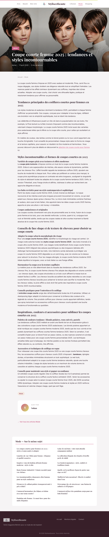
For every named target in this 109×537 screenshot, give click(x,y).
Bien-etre (33, 4)
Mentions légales (70, 519)
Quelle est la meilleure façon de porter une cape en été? (73, 471)
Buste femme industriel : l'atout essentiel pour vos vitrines (34, 471)
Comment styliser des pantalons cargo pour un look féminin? (74, 492)
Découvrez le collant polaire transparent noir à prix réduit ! (34, 485)
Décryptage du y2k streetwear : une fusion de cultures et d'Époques (74, 485)
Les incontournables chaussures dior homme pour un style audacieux (33, 478)
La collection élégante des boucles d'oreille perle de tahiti (73, 457)
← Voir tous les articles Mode (29, 422)
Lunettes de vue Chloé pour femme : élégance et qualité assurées (34, 457)
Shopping (88, 4)
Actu (18, 4)
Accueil (20, 77)
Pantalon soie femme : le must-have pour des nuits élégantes (33, 499)
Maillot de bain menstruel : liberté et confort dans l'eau (74, 478)
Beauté (25, 4)
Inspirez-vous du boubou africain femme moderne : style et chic (32, 464)
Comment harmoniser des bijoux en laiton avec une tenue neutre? (32, 492)
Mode (80, 4)
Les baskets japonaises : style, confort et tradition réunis (72, 464)
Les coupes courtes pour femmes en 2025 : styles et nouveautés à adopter (32, 450)
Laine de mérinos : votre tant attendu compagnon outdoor (71, 450)
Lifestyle (73, 4)
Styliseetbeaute (56, 3)
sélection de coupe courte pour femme (74, 147)
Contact (81, 519)
